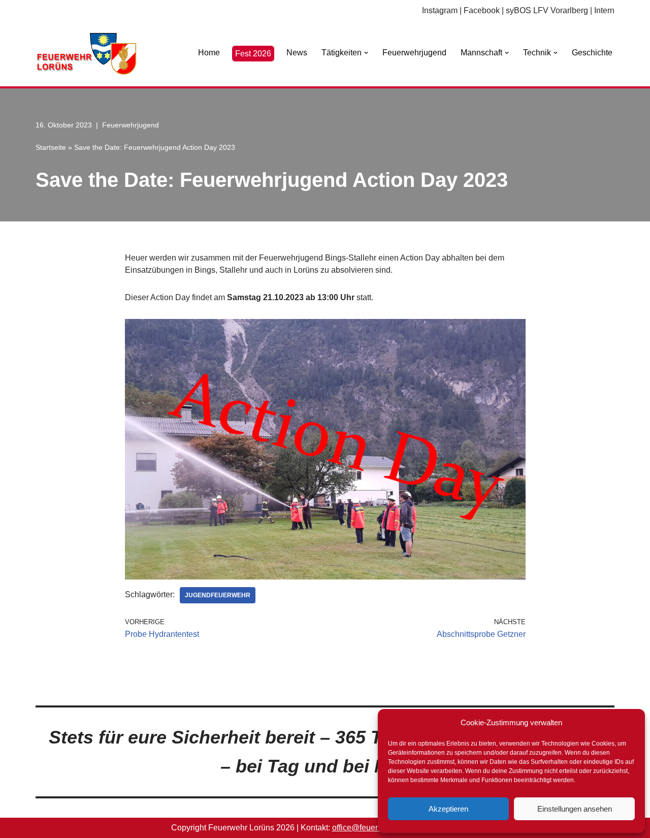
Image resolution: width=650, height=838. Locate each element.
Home (209, 52)
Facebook (482, 10)
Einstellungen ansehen (574, 808)
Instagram (440, 10)
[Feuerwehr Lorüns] (86, 53)
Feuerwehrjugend (414, 52)
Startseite (51, 147)
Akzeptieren (448, 808)
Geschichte (592, 52)
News (296, 52)
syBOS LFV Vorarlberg (547, 10)
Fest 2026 (253, 53)
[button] (366, 53)
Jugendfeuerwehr (217, 595)
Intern (604, 10)
